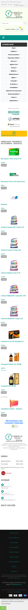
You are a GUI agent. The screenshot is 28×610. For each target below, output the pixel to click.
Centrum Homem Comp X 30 (11, 250)
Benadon (4, 204)
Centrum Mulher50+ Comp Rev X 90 (13, 296)
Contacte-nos (14, 571)
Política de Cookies (14, 557)
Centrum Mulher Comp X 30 (10, 273)
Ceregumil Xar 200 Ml (8, 386)
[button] (14, 48)
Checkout (5, 4)
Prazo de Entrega (14, 542)
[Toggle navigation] (3, 37)
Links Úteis (14, 566)
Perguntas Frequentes (14, 561)
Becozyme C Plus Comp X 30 (11, 159)
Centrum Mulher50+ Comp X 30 (12, 319)
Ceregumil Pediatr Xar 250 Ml (11, 364)
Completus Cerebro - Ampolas (11, 409)
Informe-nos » (17, 584)
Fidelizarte (18, 592)
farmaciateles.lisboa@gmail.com (8, 499)
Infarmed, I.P (17, 578)
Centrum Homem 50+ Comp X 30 (12, 227)
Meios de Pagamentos (14, 537)
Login (11, 4)
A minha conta (6, 2)
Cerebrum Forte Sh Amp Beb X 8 (12, 341)
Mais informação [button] (6, 603)
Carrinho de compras (16, 2)
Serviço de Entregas (14, 547)
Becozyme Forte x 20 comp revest (13, 181)
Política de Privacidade (14, 552)
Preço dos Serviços (14, 533)
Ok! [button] (3, 608)
